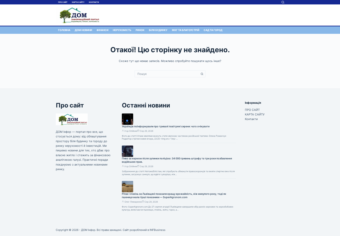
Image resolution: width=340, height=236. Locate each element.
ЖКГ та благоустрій (185, 30)
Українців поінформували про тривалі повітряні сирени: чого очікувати (165, 126)
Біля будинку (158, 30)
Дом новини (83, 30)
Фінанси (102, 30)
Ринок (140, 30)
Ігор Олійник (130, 131)
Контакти (94, 2)
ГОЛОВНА (64, 30)
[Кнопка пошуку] (202, 73)
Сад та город (213, 30)
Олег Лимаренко (133, 201)
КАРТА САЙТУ (78, 2)
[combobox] (167, 73)
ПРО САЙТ (62, 2)
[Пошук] (283, 2)
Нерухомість (122, 30)
